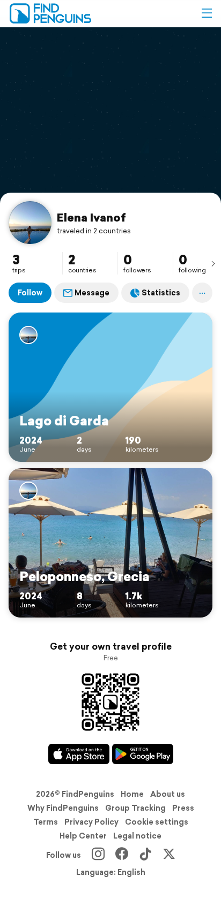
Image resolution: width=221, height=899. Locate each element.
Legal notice (137, 836)
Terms (45, 822)
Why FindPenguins (63, 808)
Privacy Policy (91, 822)
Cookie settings (156, 822)
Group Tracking (135, 808)
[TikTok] (145, 855)
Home (132, 794)
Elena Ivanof (91, 217)
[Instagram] (98, 855)
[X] (169, 855)
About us (167, 794)
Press (183, 808)
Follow (30, 292)
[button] (206, 13)
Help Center (83, 836)
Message (92, 292)
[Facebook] (121, 855)
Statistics (161, 292)
